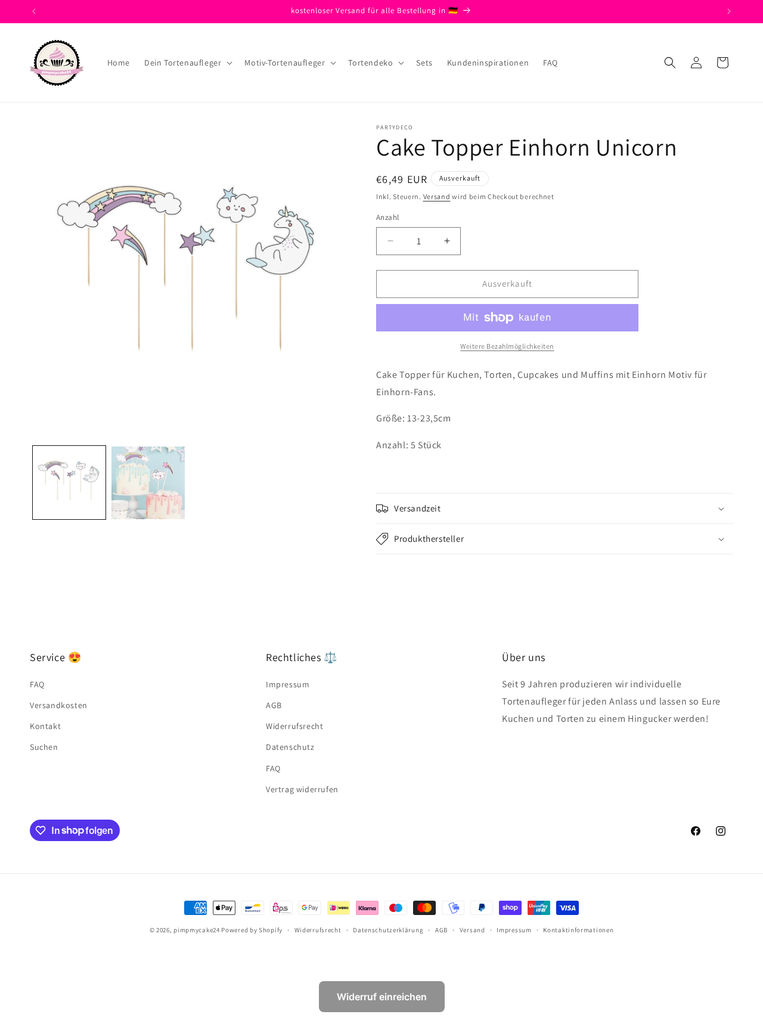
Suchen (44, 747)
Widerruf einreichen (382, 997)
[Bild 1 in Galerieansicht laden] (69, 482)
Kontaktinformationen (578, 929)
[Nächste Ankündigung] (729, 11)
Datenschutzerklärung (388, 929)
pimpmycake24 (196, 930)
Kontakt (45, 726)
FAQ (37, 684)
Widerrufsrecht (294, 726)
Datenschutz (290, 747)
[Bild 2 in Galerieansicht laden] (147, 482)
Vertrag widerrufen (302, 789)
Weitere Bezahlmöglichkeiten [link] (507, 346)
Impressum (287, 684)
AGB (274, 705)
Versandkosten (59, 705)
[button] (187, 62)
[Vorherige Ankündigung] (34, 11)
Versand (437, 196)
